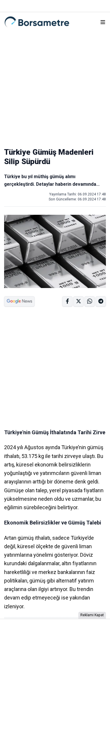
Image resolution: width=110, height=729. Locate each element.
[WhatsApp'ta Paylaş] (101, 301)
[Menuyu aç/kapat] (103, 22)
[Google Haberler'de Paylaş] (19, 301)
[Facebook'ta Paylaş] (67, 301)
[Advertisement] (55, 87)
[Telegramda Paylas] (89, 301)
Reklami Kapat (92, 615)
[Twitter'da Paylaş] (78, 301)
